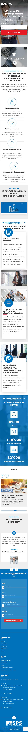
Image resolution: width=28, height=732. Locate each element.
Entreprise (4, 646)
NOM (3, 583)
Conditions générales (6, 667)
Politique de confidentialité (8, 670)
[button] (2, 510)
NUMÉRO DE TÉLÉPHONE (9, 602)
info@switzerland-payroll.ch (10, 679)
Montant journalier (6, 24)
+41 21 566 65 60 (7, 707)
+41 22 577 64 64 (6, 1)
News (2, 651)
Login (2, 665)
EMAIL (4, 592)
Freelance (4, 643)
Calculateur (4, 648)
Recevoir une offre (6, 660)
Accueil (3, 641)
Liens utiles (4, 662)
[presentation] (2, 476)
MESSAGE (4, 611)
